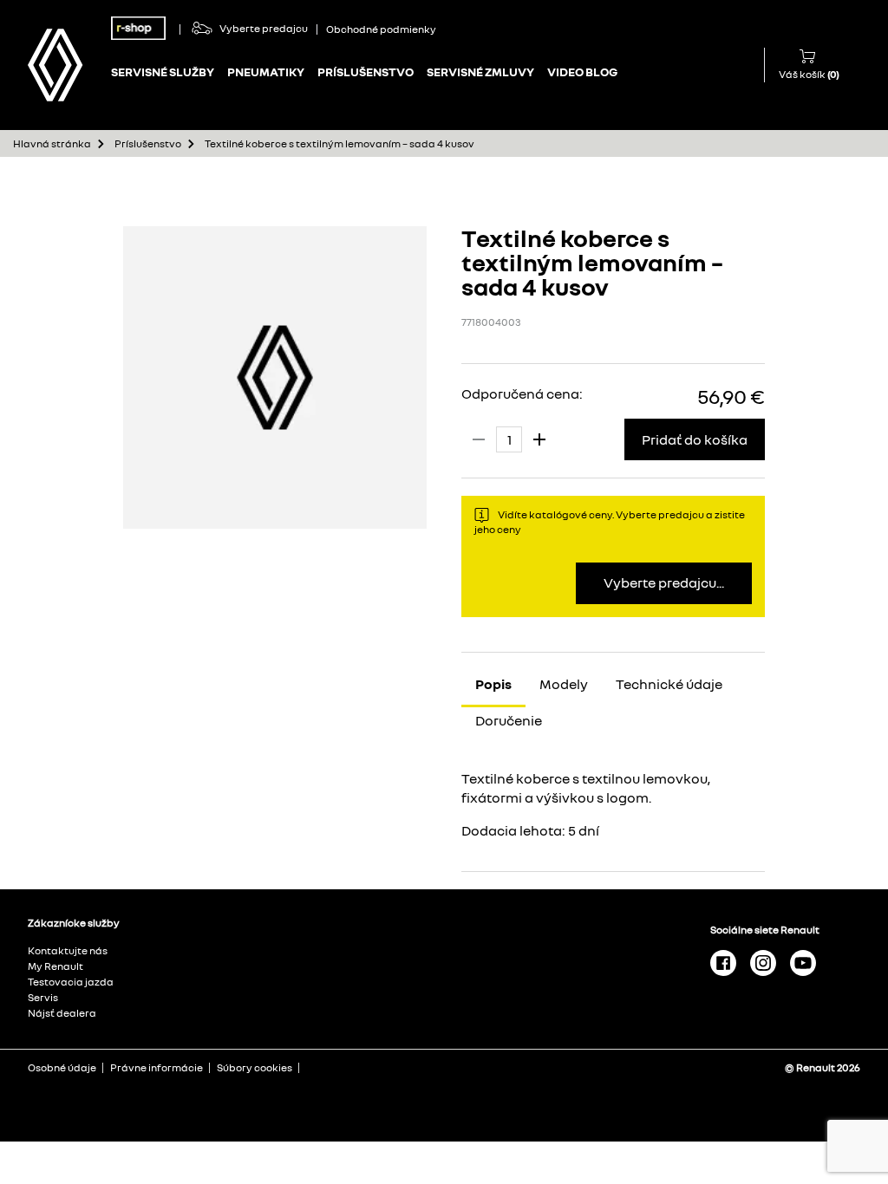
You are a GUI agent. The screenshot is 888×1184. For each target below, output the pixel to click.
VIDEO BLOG (582, 71)
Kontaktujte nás (68, 950)
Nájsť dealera (62, 1012)
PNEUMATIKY (265, 71)
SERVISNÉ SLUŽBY (162, 71)
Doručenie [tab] (508, 720)
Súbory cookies (254, 1067)
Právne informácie (156, 1067)
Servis (43, 997)
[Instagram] (763, 961)
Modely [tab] (563, 684)
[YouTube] (803, 961)
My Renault (55, 966)
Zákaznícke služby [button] (74, 923)
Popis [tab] (493, 684)
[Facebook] (723, 961)
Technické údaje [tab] (669, 684)
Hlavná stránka (52, 143)
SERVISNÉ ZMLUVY (480, 71)
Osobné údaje (62, 1067)
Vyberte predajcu (263, 28)
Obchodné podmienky (381, 29)
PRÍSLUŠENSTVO (365, 71)
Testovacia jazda (71, 981)
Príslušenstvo (147, 143)
